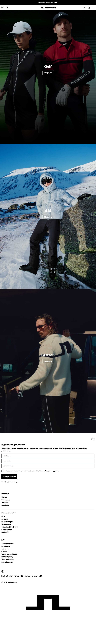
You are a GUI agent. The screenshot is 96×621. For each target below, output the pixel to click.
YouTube (5, 502)
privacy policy (12, 482)
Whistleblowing (8, 559)
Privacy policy (7, 557)
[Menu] (2, 7)
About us (5, 549)
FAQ (3, 516)
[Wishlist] (89, 7)
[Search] (7, 7)
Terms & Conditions (9, 554)
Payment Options (9, 522)
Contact (5, 532)
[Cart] (93, 7)
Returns (5, 519)
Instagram (6, 500)
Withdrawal (6, 524)
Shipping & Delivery (10, 527)
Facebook (5, 505)
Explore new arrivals (48, 2)
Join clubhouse (8, 544)
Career (4, 551)
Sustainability (7, 562)
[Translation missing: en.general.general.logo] (48, 7)
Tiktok (4, 497)
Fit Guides (6, 546)
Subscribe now (9, 477)
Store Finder (7, 530)
